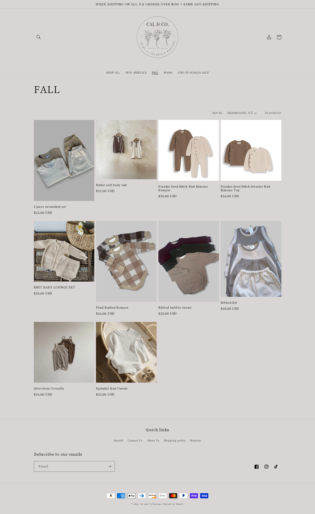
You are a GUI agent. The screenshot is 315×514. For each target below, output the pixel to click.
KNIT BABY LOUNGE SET (54, 287)
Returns (195, 440)
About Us (153, 440)
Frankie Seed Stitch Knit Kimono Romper (183, 188)
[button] (39, 37)
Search (118, 440)
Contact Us (135, 440)
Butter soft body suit (111, 185)
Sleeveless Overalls (49, 388)
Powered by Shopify (173, 504)
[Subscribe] (109, 466)
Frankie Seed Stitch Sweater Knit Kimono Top (245, 188)
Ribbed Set (229, 303)
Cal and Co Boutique (151, 504)
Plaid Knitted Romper (112, 307)
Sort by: (217, 112)
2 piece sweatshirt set (50, 207)
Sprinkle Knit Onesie (112, 388)
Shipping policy (175, 440)
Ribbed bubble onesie (175, 307)
